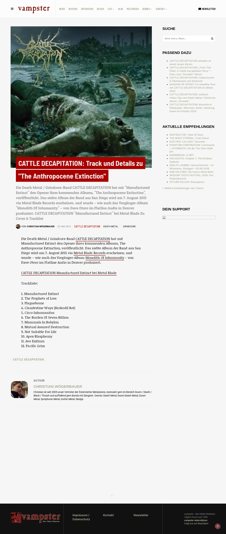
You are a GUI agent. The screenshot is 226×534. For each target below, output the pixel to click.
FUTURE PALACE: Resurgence (187, 182)
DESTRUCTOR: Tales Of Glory (186, 134)
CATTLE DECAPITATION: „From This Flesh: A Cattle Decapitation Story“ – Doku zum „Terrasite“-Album (190, 71)
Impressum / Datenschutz (81, 517)
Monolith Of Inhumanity (104, 257)
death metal (110, 226)
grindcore (129, 226)
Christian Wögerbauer (58, 386)
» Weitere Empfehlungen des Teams (182, 188)
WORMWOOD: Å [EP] (182, 155)
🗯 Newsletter (206, 8)
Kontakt (108, 515)
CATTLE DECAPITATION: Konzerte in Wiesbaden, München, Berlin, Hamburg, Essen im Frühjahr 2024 (192, 108)
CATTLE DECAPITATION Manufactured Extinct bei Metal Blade (69, 272)
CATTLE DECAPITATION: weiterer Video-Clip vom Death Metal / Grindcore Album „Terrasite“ (192, 98)
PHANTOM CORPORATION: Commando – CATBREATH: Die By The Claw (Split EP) (192, 148)
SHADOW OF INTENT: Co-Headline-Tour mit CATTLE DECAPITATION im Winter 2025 (192, 87)
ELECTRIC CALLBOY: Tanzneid (187, 141)
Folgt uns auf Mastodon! (196, 523)
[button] (12, 9)
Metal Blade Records (90, 252)
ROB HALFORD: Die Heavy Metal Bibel (191, 171)
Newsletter (141, 515)
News (20, 151)
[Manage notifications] (218, 526)
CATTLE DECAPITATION (87, 226)
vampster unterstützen (195, 520)
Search (212, 38)
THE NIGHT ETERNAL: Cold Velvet (189, 138)
